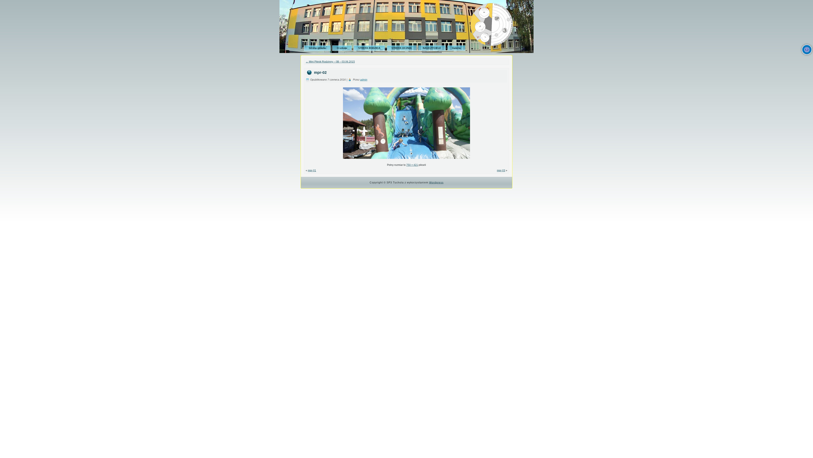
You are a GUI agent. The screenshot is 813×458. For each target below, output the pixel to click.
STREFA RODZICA (369, 48)
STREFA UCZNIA (401, 48)
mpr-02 (320, 72)
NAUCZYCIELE (432, 48)
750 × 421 (412, 164)
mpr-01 (312, 170)
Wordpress (436, 182)
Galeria (456, 48)
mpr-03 (501, 170)
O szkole (342, 48)
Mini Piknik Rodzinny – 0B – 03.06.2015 (330, 61)
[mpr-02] (406, 160)
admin (363, 79)
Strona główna (317, 48)
